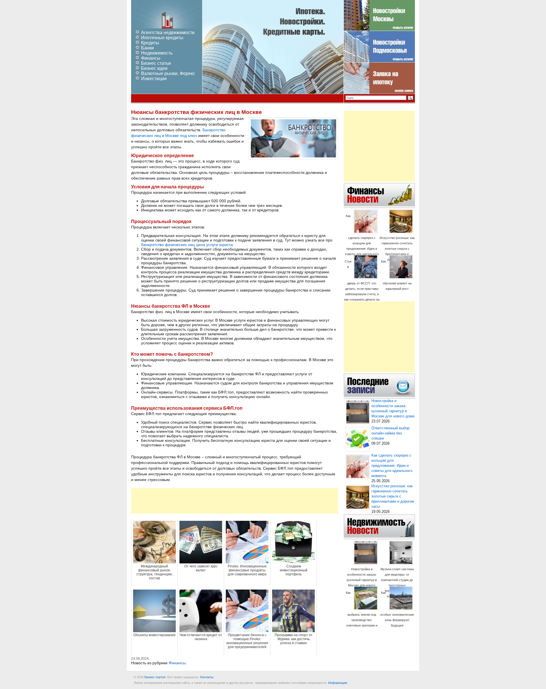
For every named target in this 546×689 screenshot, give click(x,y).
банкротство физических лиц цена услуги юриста (187, 244)
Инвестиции (154, 78)
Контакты (207, 677)
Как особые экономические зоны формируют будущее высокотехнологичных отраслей (397, 614)
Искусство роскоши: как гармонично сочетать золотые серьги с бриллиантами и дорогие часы (397, 248)
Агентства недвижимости (168, 32)
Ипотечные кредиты (162, 37)
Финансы (150, 58)
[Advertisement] (234, 501)
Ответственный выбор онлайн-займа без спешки (390, 433)
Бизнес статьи (156, 63)
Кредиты (150, 42)
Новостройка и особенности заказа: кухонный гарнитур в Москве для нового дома (362, 579)
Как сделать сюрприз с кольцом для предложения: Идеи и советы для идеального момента (362, 237)
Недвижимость (157, 53)
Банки (147, 47)
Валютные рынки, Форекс (168, 73)
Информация (337, 682)
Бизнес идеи (154, 68)
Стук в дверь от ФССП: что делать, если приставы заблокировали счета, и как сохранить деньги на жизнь (361, 283)
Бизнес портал (155, 677)
